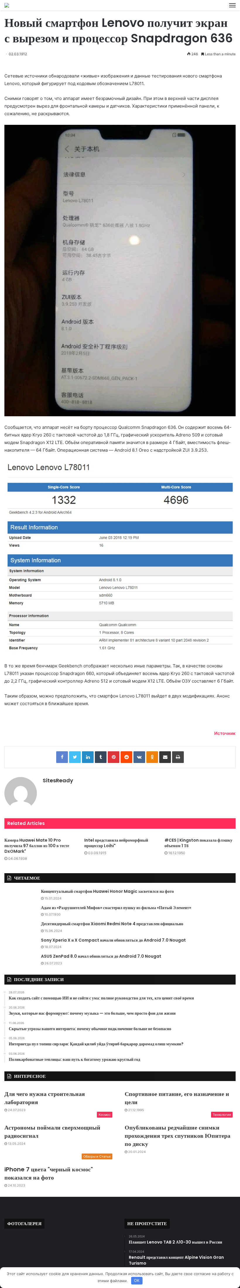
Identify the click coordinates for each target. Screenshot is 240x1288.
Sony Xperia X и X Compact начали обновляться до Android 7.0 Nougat (113, 940)
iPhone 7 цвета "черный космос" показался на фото (48, 1173)
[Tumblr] (101, 757)
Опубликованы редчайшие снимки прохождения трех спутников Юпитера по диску (177, 1135)
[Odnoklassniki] (152, 757)
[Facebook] (62, 757)
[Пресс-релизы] (6, 5)
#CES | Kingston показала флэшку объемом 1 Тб (198, 843)
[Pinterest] (113, 757)
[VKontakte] (139, 757)
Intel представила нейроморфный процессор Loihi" (116, 843)
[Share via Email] (165, 757)
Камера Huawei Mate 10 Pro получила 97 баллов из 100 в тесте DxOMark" (36, 845)
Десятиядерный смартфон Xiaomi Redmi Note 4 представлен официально (112, 924)
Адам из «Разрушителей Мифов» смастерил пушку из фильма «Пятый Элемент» (116, 908)
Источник (225, 733)
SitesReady (58, 780)
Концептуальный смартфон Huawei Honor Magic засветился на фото (107, 891)
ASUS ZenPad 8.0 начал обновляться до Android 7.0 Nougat (101, 956)
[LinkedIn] (88, 757)
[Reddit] (126, 757)
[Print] (178, 757)
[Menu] (232, 5)
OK (136, 1280)
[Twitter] (75, 757)
